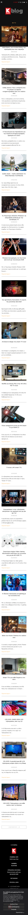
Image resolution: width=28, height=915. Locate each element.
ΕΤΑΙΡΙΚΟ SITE (14, 857)
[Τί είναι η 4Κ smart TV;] (14, 456)
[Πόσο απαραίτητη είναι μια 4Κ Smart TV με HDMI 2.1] (14, 414)
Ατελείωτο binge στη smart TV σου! (14, 341)
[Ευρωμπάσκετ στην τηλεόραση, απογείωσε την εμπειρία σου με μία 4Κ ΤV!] (14, 498)
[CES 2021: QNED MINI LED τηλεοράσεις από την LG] (14, 708)
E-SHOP (16, 2)
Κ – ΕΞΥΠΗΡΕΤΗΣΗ (14, 886)
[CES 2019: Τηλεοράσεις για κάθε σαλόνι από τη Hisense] (14, 792)
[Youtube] (24, 2)
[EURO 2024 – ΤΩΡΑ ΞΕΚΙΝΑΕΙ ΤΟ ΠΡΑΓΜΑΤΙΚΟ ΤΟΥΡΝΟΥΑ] (14, 162)
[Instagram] (22, 2)
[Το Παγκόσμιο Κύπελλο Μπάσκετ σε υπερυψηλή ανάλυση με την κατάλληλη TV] (14, 204)
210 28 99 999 (14, 874)
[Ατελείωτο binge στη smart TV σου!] (14, 330)
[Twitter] (20, 2)
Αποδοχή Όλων (14, 904)
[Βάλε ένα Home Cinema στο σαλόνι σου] (14, 624)
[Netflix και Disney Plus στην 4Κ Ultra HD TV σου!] (14, 372)
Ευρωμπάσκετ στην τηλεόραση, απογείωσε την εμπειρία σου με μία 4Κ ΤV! (14, 511)
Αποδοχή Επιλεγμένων (13, 906)
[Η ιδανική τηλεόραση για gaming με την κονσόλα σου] (14, 582)
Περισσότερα (19, 912)
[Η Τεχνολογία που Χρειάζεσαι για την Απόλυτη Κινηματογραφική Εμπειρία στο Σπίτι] (14, 120)
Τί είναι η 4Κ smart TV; (14, 467)
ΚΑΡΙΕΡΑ (14, 863)
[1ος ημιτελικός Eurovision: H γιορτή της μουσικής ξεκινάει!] (14, 288)
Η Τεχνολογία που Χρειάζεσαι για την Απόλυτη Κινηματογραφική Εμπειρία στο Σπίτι (14, 133)
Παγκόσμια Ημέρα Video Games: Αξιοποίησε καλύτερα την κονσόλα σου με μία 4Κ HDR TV (14, 553)
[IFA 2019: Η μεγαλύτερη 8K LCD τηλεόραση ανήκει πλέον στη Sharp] (14, 750)
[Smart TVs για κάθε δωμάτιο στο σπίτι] (14, 666)
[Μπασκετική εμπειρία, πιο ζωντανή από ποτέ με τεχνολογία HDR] (14, 246)
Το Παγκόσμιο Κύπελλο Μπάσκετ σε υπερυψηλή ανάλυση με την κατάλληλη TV (14, 217)
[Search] (26, 2)
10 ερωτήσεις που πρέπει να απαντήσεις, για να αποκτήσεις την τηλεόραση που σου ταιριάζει (14, 47)
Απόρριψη (13, 909)
